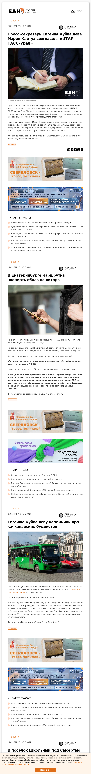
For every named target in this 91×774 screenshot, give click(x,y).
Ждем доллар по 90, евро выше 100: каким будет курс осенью (42, 490)
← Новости (13, 21)
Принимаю (45, 770)
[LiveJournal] (82, 149)
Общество (12, 400)
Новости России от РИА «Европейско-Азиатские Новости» (17, 11)
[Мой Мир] (78, 149)
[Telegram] (75, 149)
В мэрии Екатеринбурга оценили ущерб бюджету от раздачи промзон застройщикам (46, 242)
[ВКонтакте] (68, 149)
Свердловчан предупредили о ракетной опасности (36, 479)
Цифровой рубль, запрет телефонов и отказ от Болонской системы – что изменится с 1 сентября (47, 228)
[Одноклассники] (72, 149)
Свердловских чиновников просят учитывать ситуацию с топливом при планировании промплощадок (46, 249)
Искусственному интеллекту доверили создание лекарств (40, 703)
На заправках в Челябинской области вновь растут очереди (41, 223)
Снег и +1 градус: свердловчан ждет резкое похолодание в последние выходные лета (46, 709)
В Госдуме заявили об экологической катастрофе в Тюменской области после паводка (47, 235)
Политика (12, 144)
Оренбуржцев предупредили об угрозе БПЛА (34, 475)
